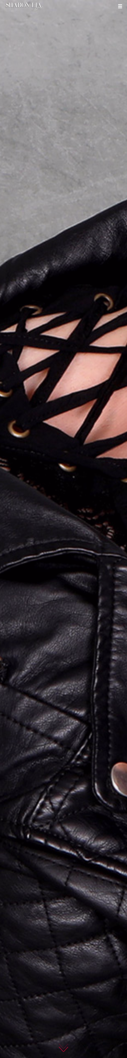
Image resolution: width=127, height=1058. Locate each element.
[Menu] (120, 6)
